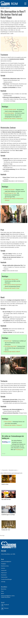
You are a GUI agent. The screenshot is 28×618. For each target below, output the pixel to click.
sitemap (3, 581)
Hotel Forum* (8, 341)
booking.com (19, 449)
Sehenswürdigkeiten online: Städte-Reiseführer (8, 596)
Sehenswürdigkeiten (6, 561)
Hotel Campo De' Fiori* (10, 193)
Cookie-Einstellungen (6, 579)
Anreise (3, 568)
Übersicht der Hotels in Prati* (12, 288)
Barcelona (3, 589)
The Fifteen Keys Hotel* (11, 346)
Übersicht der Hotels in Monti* (12, 351)
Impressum (4, 572)
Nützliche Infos (5, 566)
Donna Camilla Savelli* (10, 109)
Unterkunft (3, 570)
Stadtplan (3, 563)
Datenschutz (4, 577)
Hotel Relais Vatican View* (11, 279)
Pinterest (6, 608)
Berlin (2, 593)
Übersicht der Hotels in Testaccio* (13, 425)
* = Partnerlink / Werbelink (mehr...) (9, 470)
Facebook (6, 604)
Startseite (2, 8)
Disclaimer (3, 575)
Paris (2, 591)
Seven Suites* (8, 421)
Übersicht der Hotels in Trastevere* (13, 118)
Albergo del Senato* (10, 189)
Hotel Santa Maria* (9, 113)
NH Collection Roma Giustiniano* (13, 284)
